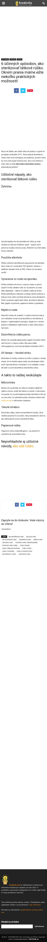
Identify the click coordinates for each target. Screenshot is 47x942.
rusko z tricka (26, 548)
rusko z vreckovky (8, 551)
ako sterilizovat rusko (9, 539)
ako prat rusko (31, 536)
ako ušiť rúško (23, 446)
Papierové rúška (7, 431)
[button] (43, 3)
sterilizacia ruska (24, 554)
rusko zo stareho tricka (24, 551)
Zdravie (19, 59)
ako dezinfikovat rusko (16, 536)
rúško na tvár (6, 400)
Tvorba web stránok (20, 939)
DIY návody (5, 59)
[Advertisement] (23, 31)
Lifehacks (12, 59)
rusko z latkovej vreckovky (11, 548)
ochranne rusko (7, 542)
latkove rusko (38, 539)
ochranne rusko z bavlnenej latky (26, 542)
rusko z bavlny (25, 545)
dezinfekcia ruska (25, 539)
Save (31, 90)
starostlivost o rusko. (9, 554)
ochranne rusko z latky (9, 545)
